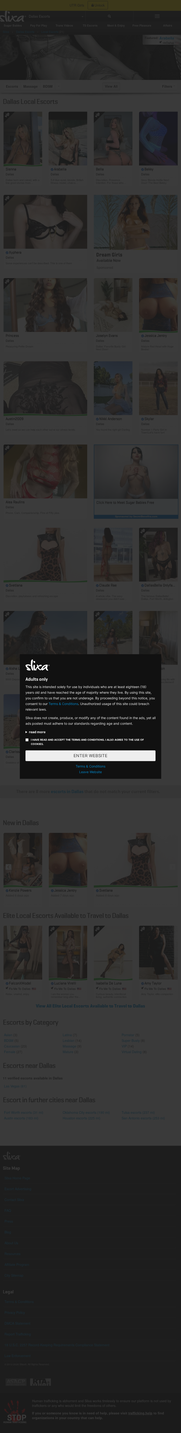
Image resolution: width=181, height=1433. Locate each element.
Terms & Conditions (63, 704)
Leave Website (90, 772)
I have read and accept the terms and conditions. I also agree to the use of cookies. (87, 742)
